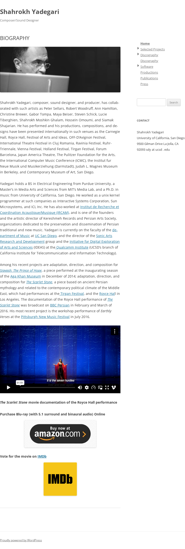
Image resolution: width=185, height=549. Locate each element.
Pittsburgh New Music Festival (45, 316)
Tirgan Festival (71, 293)
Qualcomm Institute (71, 247)
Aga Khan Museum (25, 276)
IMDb (42, 456)
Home (145, 43)
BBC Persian (60, 305)
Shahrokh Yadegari (29, 11)
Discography (149, 55)
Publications (149, 78)
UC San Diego (46, 235)
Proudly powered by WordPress (21, 540)
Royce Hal (107, 293)
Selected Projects (152, 49)
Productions (149, 72)
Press (144, 84)
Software (146, 66)
